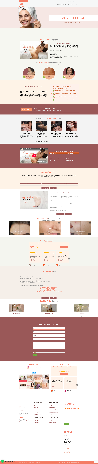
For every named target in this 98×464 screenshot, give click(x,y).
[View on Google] (30, 265)
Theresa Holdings (73, 408)
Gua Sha (25, 90)
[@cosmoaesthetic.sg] (28, 368)
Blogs (72, 4)
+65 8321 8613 (22, 462)
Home (58, 4)
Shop (68, 4)
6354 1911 (82, 316)
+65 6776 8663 (24, 420)
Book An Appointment (26, 109)
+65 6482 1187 (28, 462)
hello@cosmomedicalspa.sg (36, 462)
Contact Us (75, 4)
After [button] (28, 233)
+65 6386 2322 (24, 414)
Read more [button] (32, 257)
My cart (76, 1)
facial (55, 56)
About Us (60, 4)
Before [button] (11, 233)
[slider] (50, 228)
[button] (29, 222)
